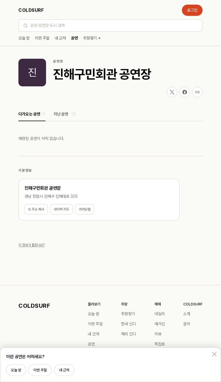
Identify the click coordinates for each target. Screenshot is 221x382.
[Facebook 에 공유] (185, 92)
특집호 (160, 344)
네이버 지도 (61, 209)
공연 (74, 38)
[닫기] (214, 354)
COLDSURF (31, 10)
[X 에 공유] (172, 92)
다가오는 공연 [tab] (31, 114)
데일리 (160, 313)
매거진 (160, 324)
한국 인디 (128, 324)
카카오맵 (84, 209)
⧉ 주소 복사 (36, 209)
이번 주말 (42, 38)
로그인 (192, 10)
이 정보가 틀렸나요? (31, 245)
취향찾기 (90, 38)
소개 (186, 313)
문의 (186, 324)
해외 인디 (128, 334)
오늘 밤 (24, 38)
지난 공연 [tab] (65, 114)
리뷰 (158, 334)
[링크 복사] (197, 92)
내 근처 (60, 38)
